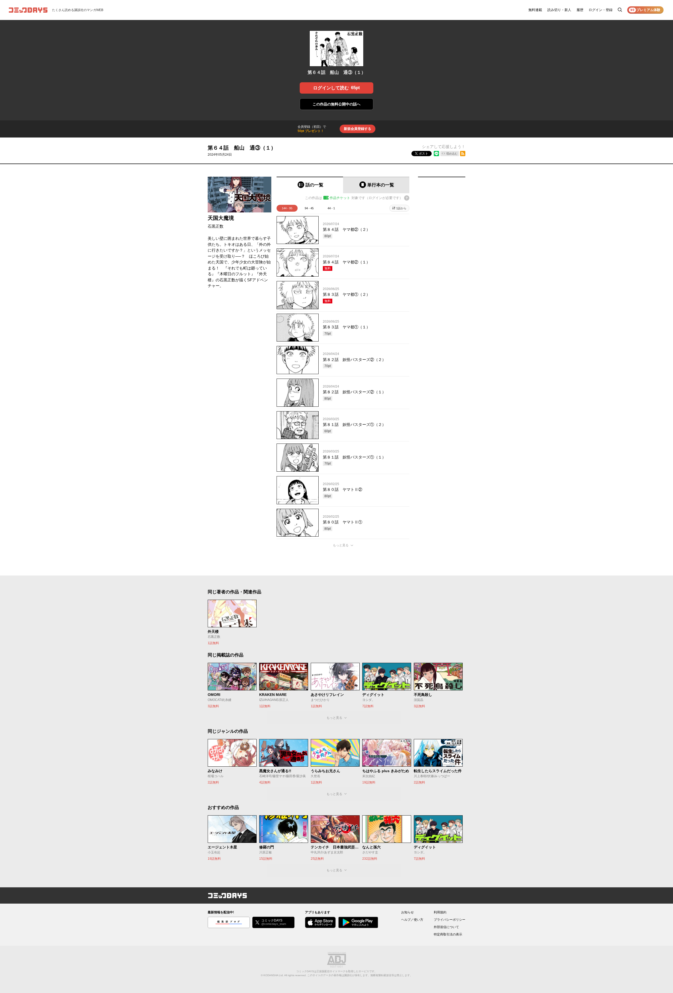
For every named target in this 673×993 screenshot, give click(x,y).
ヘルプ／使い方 (412, 919)
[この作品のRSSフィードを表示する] (462, 153)
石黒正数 (215, 226)
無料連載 (535, 10)
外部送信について (446, 927)
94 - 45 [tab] (309, 208)
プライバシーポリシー (449, 919)
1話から (401, 208)
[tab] (310, 185)
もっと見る (341, 545)
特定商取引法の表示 (448, 934)
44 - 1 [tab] (331, 208)
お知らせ (407, 912)
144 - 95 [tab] (287, 208)
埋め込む (452, 153)
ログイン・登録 (601, 10)
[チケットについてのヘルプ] (406, 198)
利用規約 (440, 912)
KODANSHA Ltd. (273, 975)
